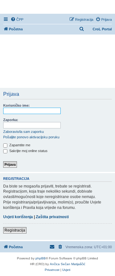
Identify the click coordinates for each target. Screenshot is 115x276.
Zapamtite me (19, 145)
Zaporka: (10, 120)
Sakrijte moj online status (28, 151)
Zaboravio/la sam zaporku (23, 132)
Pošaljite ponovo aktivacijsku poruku (31, 137)
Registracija (14, 230)
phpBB (40, 258)
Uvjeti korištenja (18, 217)
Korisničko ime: (16, 105)
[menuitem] (17, 19)
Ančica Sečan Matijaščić (67, 264)
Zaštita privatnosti (52, 217)
